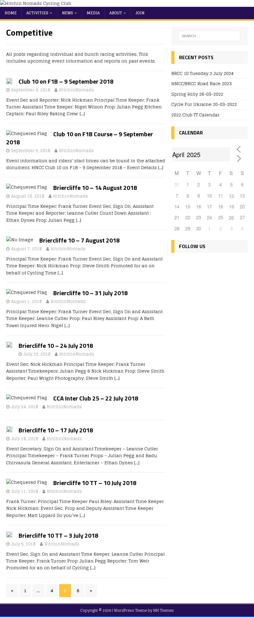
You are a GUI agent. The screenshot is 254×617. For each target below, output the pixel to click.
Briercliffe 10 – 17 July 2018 (56, 430)
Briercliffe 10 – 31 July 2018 (90, 293)
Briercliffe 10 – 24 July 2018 (56, 345)
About (115, 13)
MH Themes (163, 610)
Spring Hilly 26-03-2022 (197, 94)
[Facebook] (177, 265)
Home (11, 13)
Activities (37, 13)
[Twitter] (190, 265)
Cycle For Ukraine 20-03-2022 (204, 104)
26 (231, 217)
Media (93, 13)
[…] (82, 113)
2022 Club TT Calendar (195, 115)
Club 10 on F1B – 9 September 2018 (66, 81)
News (67, 13)
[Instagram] (204, 265)
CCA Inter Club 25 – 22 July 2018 (95, 398)
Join (140, 13)
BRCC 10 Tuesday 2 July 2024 (202, 73)
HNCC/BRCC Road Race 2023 (201, 83)
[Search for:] (209, 36)
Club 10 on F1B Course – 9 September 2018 (79, 138)
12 (231, 196)
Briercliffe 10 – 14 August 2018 (95, 187)
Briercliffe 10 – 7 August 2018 (79, 240)
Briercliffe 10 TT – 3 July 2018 (58, 535)
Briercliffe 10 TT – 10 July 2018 (94, 483)
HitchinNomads (76, 90)
